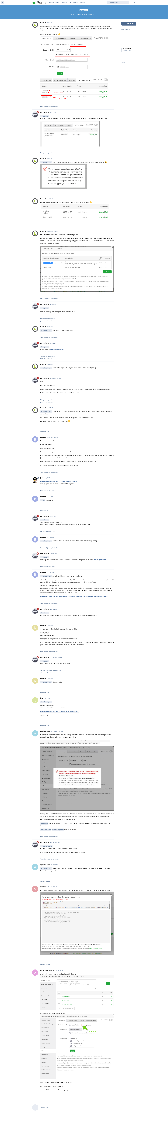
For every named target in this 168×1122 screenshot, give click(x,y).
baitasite (45, 520)
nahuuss (45, 661)
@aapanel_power (57, 830)
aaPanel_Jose (47, 162)
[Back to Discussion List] (2, 2)
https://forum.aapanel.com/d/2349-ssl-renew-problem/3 (59, 481)
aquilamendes (47, 846)
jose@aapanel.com (100, 560)
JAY (44, 500)
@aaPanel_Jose (46, 830)
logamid (45, 116)
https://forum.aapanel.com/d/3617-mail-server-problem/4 (59, 711)
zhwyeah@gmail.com (57, 349)
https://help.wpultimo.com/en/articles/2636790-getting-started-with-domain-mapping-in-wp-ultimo (74, 596)
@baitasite (44, 824)
